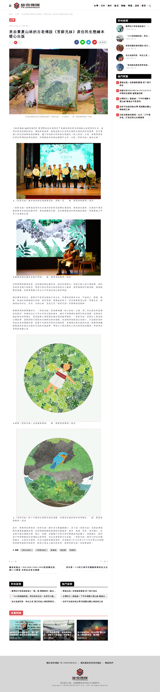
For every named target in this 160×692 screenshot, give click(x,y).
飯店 (116, 6)
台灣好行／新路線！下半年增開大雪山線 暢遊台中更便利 (88, 596)
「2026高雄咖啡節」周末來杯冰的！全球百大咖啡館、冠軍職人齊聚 (42, 596)
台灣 (96, 6)
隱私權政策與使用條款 (91, 663)
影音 (144, 6)
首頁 (10, 14)
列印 (104, 42)
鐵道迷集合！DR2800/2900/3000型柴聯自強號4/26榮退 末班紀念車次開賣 (32, 568)
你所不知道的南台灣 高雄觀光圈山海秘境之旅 (83, 601)
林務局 (72, 550)
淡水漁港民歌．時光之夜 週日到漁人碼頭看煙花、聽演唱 (37, 601)
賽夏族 (53, 550)
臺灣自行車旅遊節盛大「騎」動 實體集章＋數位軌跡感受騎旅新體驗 (42, 591)
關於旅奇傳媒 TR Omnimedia (62, 663)
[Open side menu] (10, 6)
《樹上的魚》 (26, 550)
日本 (103, 6)
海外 (110, 6)
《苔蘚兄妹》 (41, 550)
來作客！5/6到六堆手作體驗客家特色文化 (87, 567)
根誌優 (63, 550)
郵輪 (123, 6)
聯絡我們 (109, 663)
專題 (130, 6)
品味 (137, 6)
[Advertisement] (133, 137)
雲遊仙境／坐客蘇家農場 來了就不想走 (80, 591)
